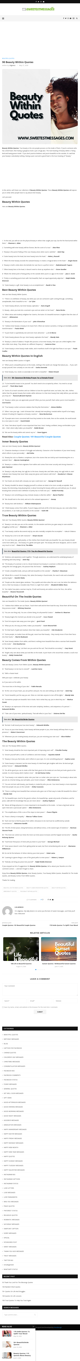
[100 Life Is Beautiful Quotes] (21, 949)
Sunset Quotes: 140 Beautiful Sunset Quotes (59, 964)
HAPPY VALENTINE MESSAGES (14, 1170)
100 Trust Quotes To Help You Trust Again (16, 1300)
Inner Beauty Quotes (10, 891)
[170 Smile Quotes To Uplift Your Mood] (6, 1333)
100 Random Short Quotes (11, 1287)
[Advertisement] (40, 36)
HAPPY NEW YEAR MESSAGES (14, 1152)
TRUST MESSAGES (10, 1256)
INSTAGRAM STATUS (11, 1183)
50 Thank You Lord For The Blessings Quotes (17, 1282)
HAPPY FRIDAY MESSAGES (13, 1138)
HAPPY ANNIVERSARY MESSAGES (15, 1129)
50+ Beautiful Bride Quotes (21, 1343)
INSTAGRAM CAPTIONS (12, 1179)
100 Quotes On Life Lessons (11, 1296)
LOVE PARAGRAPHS (10, 1197)
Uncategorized (9, 1265)
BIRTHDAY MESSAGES (11, 1039)
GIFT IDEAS (8, 1098)
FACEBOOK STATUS (11, 1080)
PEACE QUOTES (9, 1206)
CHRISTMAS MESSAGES (12, 1062)
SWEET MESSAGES (10, 1247)
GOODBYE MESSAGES (11, 1120)
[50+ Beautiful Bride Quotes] (6, 1344)
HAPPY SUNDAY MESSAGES (13, 1161)
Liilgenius (12, 65)
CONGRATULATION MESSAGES (14, 1066)
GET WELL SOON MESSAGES (13, 1093)
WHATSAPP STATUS (11, 1269)
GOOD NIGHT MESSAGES (12, 1116)
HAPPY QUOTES (9, 1156)
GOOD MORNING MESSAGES (14, 1111)
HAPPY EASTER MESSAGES (13, 1134)
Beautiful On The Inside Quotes (13, 888)
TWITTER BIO (8, 1260)
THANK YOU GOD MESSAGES (14, 1251)
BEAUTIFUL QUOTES (8, 58)
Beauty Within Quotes (59, 888)
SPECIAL (6, 1238)
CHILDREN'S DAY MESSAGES (13, 1057)
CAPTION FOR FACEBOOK (13, 1048)
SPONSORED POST (10, 1242)
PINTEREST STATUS (11, 1211)
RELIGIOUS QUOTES (11, 1215)
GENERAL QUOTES (10, 1089)
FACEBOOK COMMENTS (12, 1075)
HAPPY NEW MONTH (11, 1147)
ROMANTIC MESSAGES (11, 1220)
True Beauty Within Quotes (28, 891)
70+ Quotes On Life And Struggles (13, 1291)
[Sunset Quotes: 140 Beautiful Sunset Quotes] (59, 949)
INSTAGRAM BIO (9, 1174)
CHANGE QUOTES (10, 1053)
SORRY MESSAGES (10, 1233)
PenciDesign (58, 1327)
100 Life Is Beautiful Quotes (21, 964)
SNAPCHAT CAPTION (11, 1229)
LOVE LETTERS (9, 1188)
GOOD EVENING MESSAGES (13, 1107)
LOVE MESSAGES (9, 1192)
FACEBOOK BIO (9, 1071)
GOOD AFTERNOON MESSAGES (15, 1102)
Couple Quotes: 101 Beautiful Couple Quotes (37, 436)
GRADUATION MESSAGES (12, 1125)
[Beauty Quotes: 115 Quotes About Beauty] (6, 1355)
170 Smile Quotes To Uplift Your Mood (22, 1332)
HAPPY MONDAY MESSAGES (13, 1143)
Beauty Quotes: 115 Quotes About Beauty (22, 1354)
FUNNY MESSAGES (10, 1084)
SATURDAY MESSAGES (11, 1224)
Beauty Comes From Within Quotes (37, 888)
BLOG (6, 1044)
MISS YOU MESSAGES (11, 1202)
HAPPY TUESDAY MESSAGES (13, 1165)
